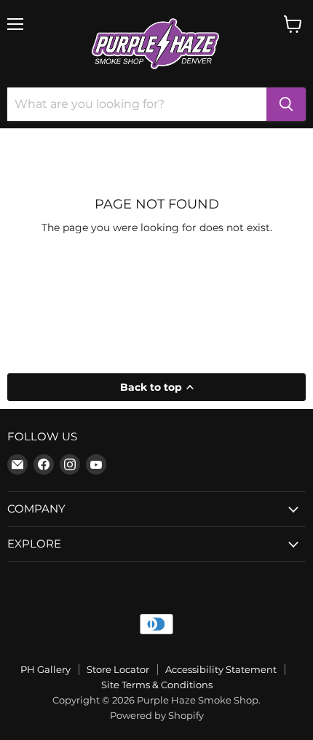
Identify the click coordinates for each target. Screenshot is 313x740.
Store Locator (118, 669)
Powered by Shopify (157, 715)
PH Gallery (45, 669)
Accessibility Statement (221, 669)
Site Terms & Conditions (157, 684)
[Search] (286, 104)
